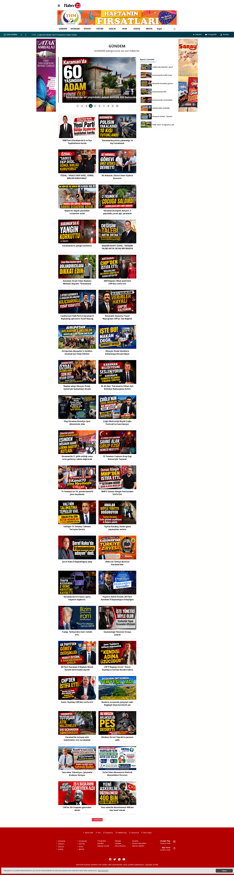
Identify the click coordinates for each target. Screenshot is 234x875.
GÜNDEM (63, 28)
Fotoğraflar (212, 34)
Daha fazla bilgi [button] (103, 871)
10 (117, 106)
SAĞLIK (112, 28)
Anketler (100, 843)
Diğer (159, 28)
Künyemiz (109, 833)
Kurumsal (135, 833)
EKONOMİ (75, 28)
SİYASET (87, 28)
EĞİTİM (100, 28)
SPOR (124, 28)
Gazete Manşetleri (139, 843)
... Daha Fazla (97, 820)
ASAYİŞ (136, 28)
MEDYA (149, 28)
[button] (22, 35)
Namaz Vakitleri (138, 846)
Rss (99, 833)
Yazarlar (226, 34)
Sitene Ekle (88, 833)
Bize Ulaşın (147, 833)
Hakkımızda (122, 833)
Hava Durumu (120, 846)
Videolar (198, 34)
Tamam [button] (224, 870)
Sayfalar (118, 843)
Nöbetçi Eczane (103, 846)
